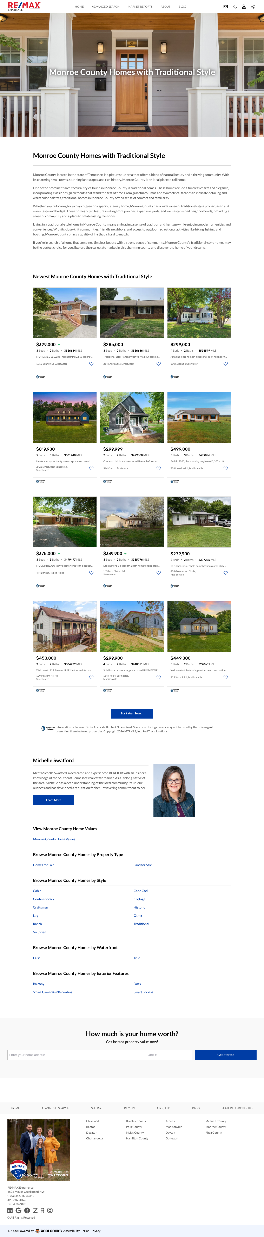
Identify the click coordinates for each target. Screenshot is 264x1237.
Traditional (141, 924)
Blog (182, 6)
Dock (137, 984)
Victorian (39, 932)
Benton (90, 1126)
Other (138, 915)
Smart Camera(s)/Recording (52, 992)
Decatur (91, 1132)
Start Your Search (132, 713)
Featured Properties (237, 1108)
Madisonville (174, 1126)
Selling (96, 1108)
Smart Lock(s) (143, 992)
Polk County (134, 1126)
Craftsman (40, 907)
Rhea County (213, 1132)
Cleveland (92, 1121)
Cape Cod (141, 891)
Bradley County (136, 1121)
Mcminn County (215, 1121)
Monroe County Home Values (54, 839)
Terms (85, 1230)
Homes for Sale (43, 865)
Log (35, 915)
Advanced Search (106, 6)
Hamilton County (137, 1138)
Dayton (170, 1132)
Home (79, 6)
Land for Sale (143, 865)
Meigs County (135, 1132)
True (137, 958)
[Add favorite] (91, 364)
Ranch (37, 924)
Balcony (38, 984)
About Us (163, 1108)
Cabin (37, 891)
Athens (170, 1121)
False (36, 958)
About (165, 6)
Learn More (53, 800)
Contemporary (43, 899)
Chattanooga (94, 1138)
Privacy (95, 1230)
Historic (139, 907)
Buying (129, 1108)
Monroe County (215, 1126)
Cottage (139, 899)
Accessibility (71, 1230)
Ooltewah (172, 1138)
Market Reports (140, 6)
